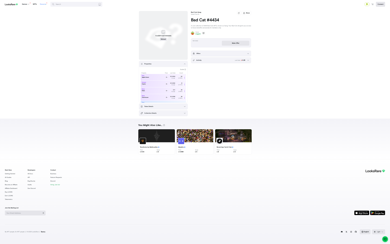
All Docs (30, 174)
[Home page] (11, 4)
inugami (198, 34)
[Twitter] (346, 232)
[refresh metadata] (239, 13)
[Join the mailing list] (43, 213)
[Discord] (341, 232)
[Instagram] (351, 232)
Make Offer (235, 43)
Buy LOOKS (8, 192)
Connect (380, 4)
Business (53, 174)
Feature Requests (56, 177)
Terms (43, 232)
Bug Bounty (31, 181)
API (29, 177)
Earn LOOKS (9, 196)
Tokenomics (8, 199)
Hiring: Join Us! (55, 185)
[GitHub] (355, 232)
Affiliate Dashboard (11, 188)
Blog (6, 181)
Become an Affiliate (11, 185)
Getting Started (10, 174)
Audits (30, 185)
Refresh (163, 39)
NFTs (35, 4)
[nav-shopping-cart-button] (372, 4)
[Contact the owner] (203, 33)
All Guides (8, 177)
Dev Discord (32, 188)
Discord (52, 181)
